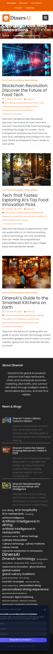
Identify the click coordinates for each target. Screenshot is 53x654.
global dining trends (10, 578)
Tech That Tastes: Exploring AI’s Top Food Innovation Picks (25, 199)
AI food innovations (14, 212)
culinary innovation (14, 540)
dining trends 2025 (21, 563)
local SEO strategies (13, 581)
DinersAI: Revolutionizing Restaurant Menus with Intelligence (26, 486)
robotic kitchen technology (15, 220)
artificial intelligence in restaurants (18, 530)
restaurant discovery (10, 601)
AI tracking (29, 514)
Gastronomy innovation (15, 566)
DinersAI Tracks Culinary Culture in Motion (27, 420)
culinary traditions (35, 543)
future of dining (36, 563)
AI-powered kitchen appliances (20, 315)
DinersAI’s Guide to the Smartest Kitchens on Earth (25, 302)
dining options (42, 559)
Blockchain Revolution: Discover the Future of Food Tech (25, 90)
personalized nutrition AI (35, 216)
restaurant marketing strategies (20, 604)
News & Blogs (31, 80)
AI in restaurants (13, 514)
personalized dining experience (25, 589)
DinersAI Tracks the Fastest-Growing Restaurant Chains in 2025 (30, 450)
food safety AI (16, 216)
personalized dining (30, 585)
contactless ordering (10, 536)
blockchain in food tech (27, 102)
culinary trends (10, 547)
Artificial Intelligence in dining (21, 523)
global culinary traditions (18, 574)
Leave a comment (13, 113)
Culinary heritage (28, 536)
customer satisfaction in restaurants (22, 550)
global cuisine (11, 570)
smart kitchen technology (26, 322)
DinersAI (11, 554)
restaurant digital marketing (17, 596)
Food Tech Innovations (13, 80)
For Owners (36, 3)
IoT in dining (24, 578)
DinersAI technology (18, 559)
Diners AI (30, 99)
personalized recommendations (14, 593)
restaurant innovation (28, 601)
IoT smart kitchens (24, 110)
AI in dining (10, 102)
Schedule (11, 3)
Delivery (18, 7)
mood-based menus (10, 586)
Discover (23, 3)
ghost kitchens (37, 566)
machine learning (32, 582)
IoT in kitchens (19, 319)
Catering (30, 7)
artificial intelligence (13, 517)
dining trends (7, 563)
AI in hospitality (26, 510)
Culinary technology (13, 543)
